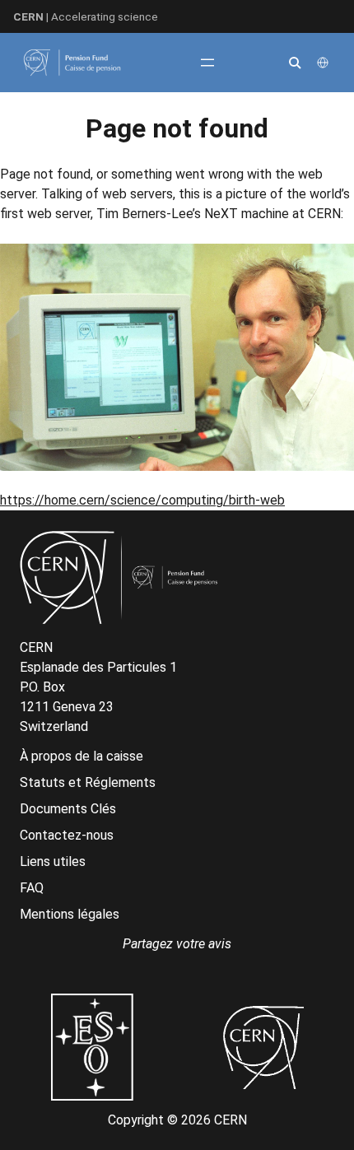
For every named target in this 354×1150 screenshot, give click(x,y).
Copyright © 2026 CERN (177, 1120)
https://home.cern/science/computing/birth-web (142, 500)
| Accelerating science (85, 16)
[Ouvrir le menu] (207, 62)
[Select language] (324, 62)
